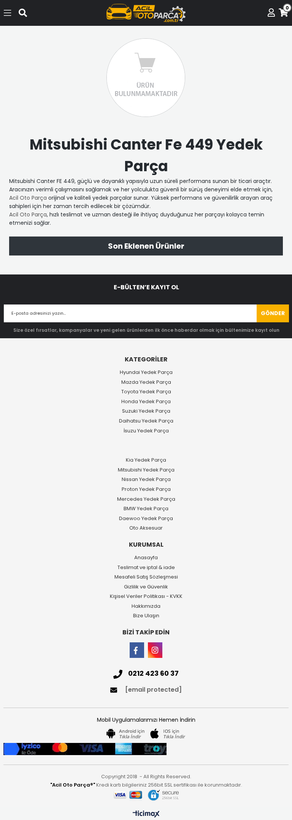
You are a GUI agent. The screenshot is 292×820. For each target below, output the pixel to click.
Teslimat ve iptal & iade (146, 568)
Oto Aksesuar (146, 528)
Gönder (273, 313)
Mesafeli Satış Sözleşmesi (146, 577)
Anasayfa (146, 558)
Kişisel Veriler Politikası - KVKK (146, 596)
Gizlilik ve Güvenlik (146, 587)
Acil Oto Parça (28, 198)
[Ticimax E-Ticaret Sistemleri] (146, 814)
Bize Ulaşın (146, 616)
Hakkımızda (146, 606)
